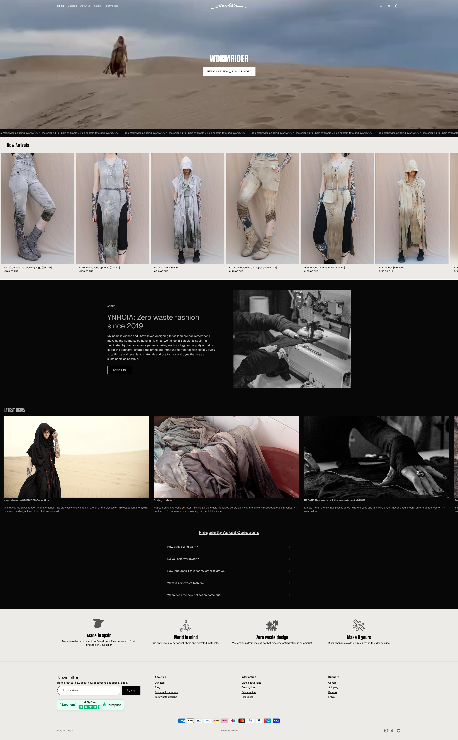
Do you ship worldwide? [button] (183, 559)
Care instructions (251, 682)
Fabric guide (249, 692)
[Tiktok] (392, 731)
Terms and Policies (229, 730)
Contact (332, 682)
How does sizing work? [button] (182, 547)
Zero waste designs (166, 696)
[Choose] (68, 258)
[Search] (381, 6)
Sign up (131, 690)
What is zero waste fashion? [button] (185, 583)
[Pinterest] (398, 731)
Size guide (248, 696)
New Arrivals (18, 145)
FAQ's (331, 696)
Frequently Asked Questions (229, 532)
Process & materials (166, 692)
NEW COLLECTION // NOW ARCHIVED (229, 71)
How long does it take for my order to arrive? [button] (196, 571)
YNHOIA (69, 730)
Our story (160, 682)
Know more (119, 369)
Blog (157, 687)
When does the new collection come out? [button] (194, 595)
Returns (332, 692)
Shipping (333, 687)
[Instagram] (386, 731)
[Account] (389, 6)
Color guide (248, 687)
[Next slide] (397, 464)
